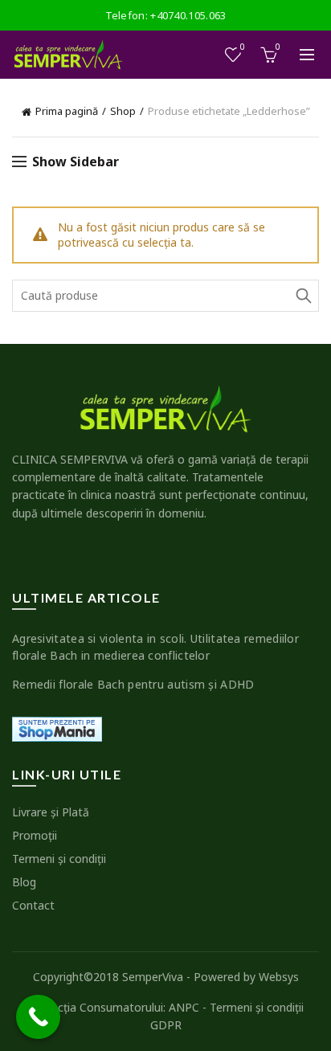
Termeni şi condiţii (59, 858)
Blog (24, 881)
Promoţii (34, 835)
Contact (33, 905)
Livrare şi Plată (50, 812)
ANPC (184, 1007)
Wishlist (242, 47)
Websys (279, 976)
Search (303, 296)
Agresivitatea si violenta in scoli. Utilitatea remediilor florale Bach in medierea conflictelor (155, 647)
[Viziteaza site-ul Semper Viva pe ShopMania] (57, 727)
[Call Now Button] (38, 1017)
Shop (123, 111)
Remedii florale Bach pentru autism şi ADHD (133, 684)
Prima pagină (66, 111)
